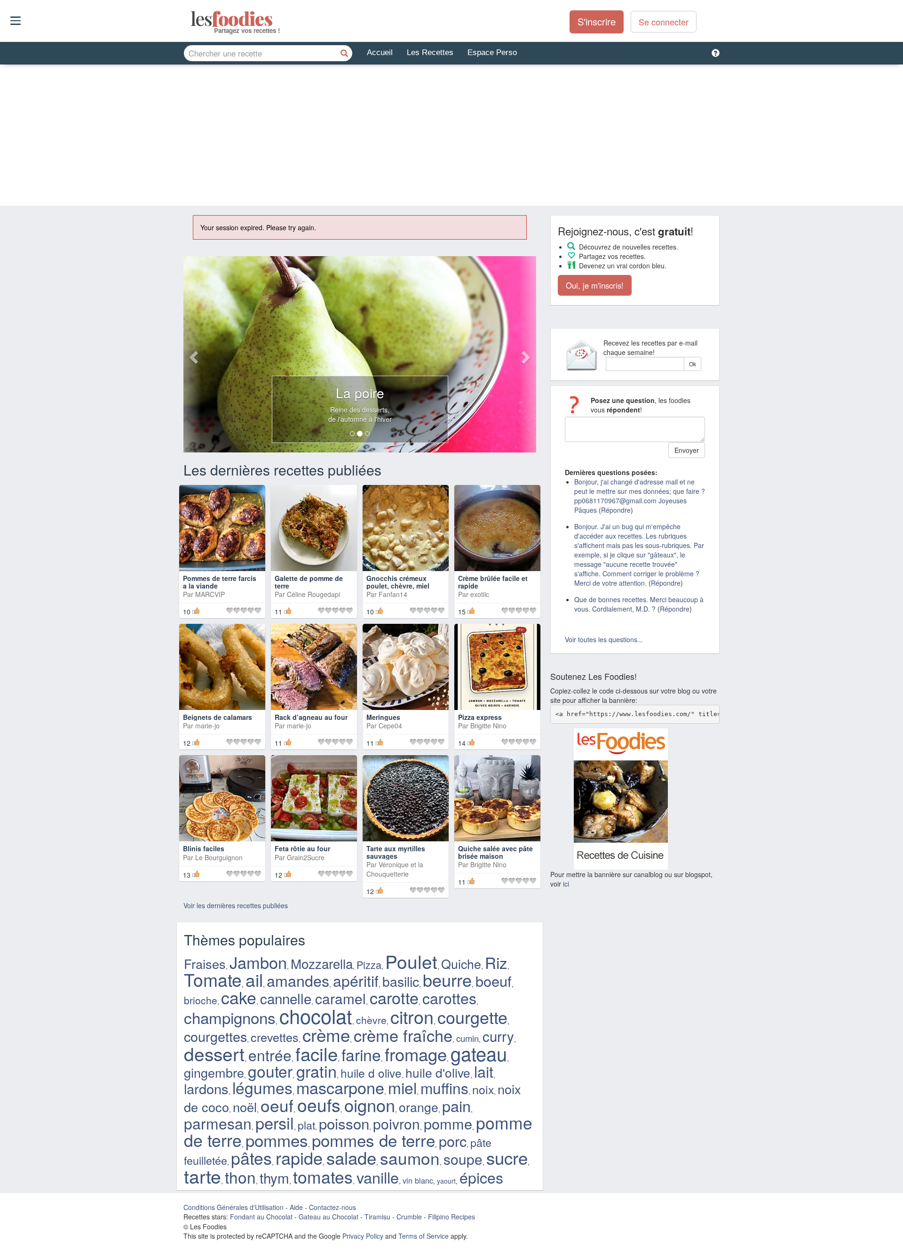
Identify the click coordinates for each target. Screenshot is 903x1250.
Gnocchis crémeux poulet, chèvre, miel (397, 581)
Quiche (461, 963)
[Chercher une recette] (344, 53)
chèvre (371, 1020)
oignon (369, 1104)
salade (351, 1157)
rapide (299, 1157)
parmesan (218, 1123)
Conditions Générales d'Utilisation (233, 1207)
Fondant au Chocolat (261, 1216)
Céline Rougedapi (313, 594)
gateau (479, 1053)
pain (456, 1105)
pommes (277, 1140)
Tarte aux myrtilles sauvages (395, 852)
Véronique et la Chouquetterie (394, 869)
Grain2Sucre (306, 857)
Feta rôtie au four (302, 848)
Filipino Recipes (451, 1216)
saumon (410, 1157)
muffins (444, 1087)
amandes (298, 980)
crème (326, 1034)
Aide (296, 1207)
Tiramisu (377, 1216)
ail (254, 979)
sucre (507, 1157)
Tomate (213, 979)
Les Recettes (430, 52)
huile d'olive (437, 1072)
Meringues (383, 717)
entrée (270, 1054)
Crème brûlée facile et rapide (493, 581)
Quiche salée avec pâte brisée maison (495, 852)
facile (316, 1053)
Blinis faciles (203, 848)
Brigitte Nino (488, 725)
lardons (206, 1088)
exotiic (479, 594)
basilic (400, 981)
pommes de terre (373, 1140)
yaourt (446, 1180)
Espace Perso (492, 52)
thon (240, 1177)
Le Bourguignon (219, 857)
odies (191, 19)
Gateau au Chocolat (328, 1216)
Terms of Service (423, 1236)
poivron (396, 1123)
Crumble (409, 1216)
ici (566, 883)
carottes (449, 997)
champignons (230, 1017)
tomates (323, 1176)
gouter (270, 1071)
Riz (496, 962)
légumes (262, 1087)
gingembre (214, 1072)
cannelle (285, 998)
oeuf (277, 1105)
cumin (467, 1038)
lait (483, 1071)
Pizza (368, 964)
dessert (214, 1053)
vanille (377, 1177)
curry (498, 1036)
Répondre (616, 510)
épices (481, 1177)
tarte (202, 1175)
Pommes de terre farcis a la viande (219, 581)
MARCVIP (210, 594)
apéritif (356, 980)
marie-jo (207, 725)
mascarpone (340, 1087)
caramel (340, 998)
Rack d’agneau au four (311, 717)
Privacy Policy (362, 1236)
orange (418, 1106)
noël (245, 1106)
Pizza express (480, 717)
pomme (448, 1123)
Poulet (411, 961)
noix (483, 1089)
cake (238, 997)
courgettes (215, 1036)
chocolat (315, 1015)
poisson (344, 1123)
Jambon (258, 962)
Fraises (205, 963)
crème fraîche (403, 1035)
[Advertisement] (451, 135)
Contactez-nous (332, 1207)
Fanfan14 (393, 594)
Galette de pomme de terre (309, 581)
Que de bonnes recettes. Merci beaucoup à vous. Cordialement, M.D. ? (639, 604)
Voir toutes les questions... (604, 639)
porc (453, 1140)
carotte (394, 997)
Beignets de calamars (217, 717)
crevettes (275, 1036)
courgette (472, 1017)
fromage (416, 1053)
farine (361, 1054)
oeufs (319, 1104)
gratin (316, 1070)
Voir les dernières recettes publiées (235, 905)
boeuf (493, 980)
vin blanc (418, 1180)
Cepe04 (390, 725)
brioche (200, 1000)
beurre (447, 980)
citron (412, 1016)
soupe (463, 1159)
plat (306, 1125)
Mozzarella (322, 963)
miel (402, 1087)
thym (274, 1177)
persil (274, 1122)
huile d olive (371, 1073)
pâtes (251, 1157)
